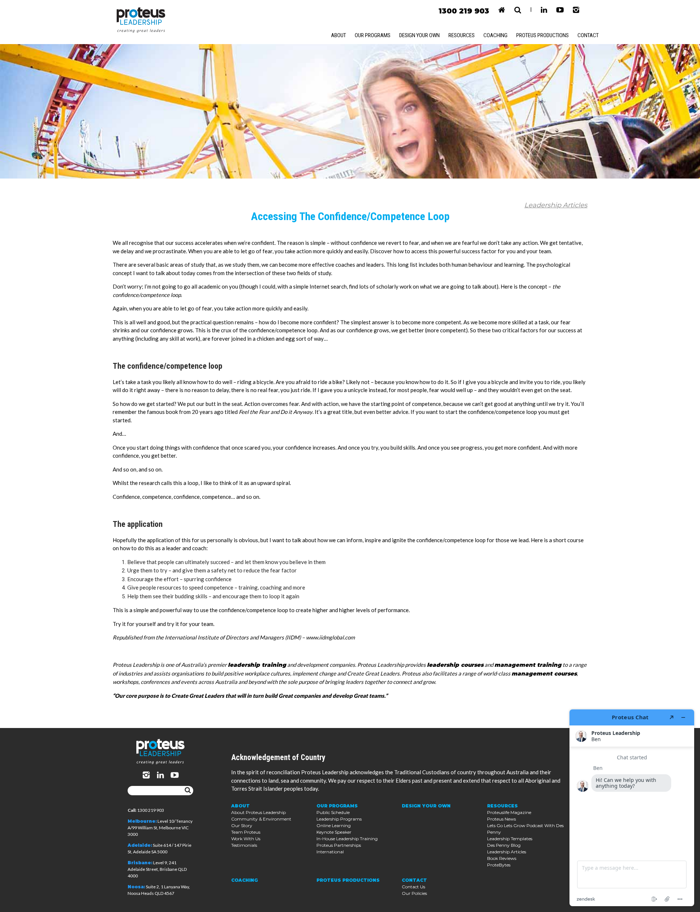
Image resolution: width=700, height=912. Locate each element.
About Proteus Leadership (258, 812)
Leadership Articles (555, 205)
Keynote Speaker (333, 832)
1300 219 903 (464, 11)
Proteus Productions (542, 35)
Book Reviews (501, 858)
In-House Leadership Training (347, 838)
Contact (588, 35)
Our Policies (414, 893)
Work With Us (245, 838)
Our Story (241, 825)
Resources (461, 35)
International (330, 851)
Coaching (495, 35)
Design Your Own (419, 35)
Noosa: (136, 886)
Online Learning (333, 825)
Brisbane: (140, 862)
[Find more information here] (632, 808)
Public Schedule (333, 812)
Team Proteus (245, 832)
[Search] (187, 790)
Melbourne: (142, 821)
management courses (544, 673)
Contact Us (413, 886)
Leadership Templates (509, 838)
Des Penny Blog (504, 845)
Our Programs (372, 35)
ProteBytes (498, 865)
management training (527, 664)
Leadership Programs (339, 819)
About (338, 35)
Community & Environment (261, 819)
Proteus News (501, 819)
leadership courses (455, 664)
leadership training (257, 664)
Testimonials (244, 845)
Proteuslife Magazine (509, 812)
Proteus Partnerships (338, 845)
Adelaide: (140, 845)
